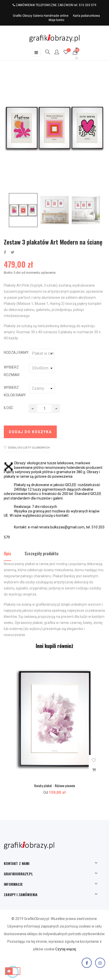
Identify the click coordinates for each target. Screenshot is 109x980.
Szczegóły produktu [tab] (41, 553)
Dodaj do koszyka (30, 432)
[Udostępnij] (5, 252)
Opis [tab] (7, 553)
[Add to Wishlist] (93, 760)
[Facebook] (87, 963)
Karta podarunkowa (86, 15)
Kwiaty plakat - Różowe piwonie (54, 785)
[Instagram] (100, 963)
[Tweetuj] (12, 252)
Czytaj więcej (65, 949)
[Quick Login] (54, 52)
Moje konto (56, 20)
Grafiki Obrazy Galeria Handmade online (40, 15)
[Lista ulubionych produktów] (66, 53)
